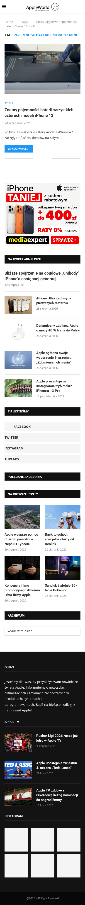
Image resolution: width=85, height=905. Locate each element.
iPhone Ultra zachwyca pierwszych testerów (53, 300)
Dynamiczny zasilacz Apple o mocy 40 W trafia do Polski (58, 328)
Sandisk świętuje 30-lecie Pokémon (61, 587)
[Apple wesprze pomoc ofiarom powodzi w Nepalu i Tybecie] (22, 517)
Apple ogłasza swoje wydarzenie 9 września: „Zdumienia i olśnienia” (54, 357)
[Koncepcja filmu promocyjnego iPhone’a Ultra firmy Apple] (22, 568)
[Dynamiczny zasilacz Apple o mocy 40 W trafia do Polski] (18, 332)
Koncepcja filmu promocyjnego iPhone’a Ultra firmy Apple (22, 590)
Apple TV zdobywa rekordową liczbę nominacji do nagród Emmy (57, 795)
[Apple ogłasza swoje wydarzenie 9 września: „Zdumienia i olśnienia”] (18, 360)
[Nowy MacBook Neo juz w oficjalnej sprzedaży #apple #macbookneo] (69, 840)
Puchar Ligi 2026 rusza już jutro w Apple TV (57, 738)
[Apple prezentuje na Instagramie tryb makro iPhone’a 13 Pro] (18, 388)
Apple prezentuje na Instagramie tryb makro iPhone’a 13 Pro (54, 386)
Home (9, 22)
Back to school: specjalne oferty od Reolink (59, 539)
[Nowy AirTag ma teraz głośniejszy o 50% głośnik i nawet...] (69, 866)
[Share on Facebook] (39, 158)
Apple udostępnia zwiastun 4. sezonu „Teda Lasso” (56, 765)
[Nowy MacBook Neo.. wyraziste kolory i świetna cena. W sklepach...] (16, 866)
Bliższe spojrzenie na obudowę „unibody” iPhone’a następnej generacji (42, 276)
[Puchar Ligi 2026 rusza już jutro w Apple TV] (18, 743)
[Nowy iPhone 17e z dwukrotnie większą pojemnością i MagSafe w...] (42, 866)
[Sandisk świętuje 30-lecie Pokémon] (62, 568)
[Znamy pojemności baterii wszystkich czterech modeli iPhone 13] (42, 69)
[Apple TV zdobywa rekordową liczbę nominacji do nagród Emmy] (18, 797)
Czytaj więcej (18, 148)
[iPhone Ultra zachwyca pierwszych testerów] (18, 305)
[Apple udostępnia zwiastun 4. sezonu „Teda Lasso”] (18, 770)
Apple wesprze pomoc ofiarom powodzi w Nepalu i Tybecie (21, 539)
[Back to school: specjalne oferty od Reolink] (62, 517)
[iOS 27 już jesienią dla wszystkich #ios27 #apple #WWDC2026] (42, 840)
